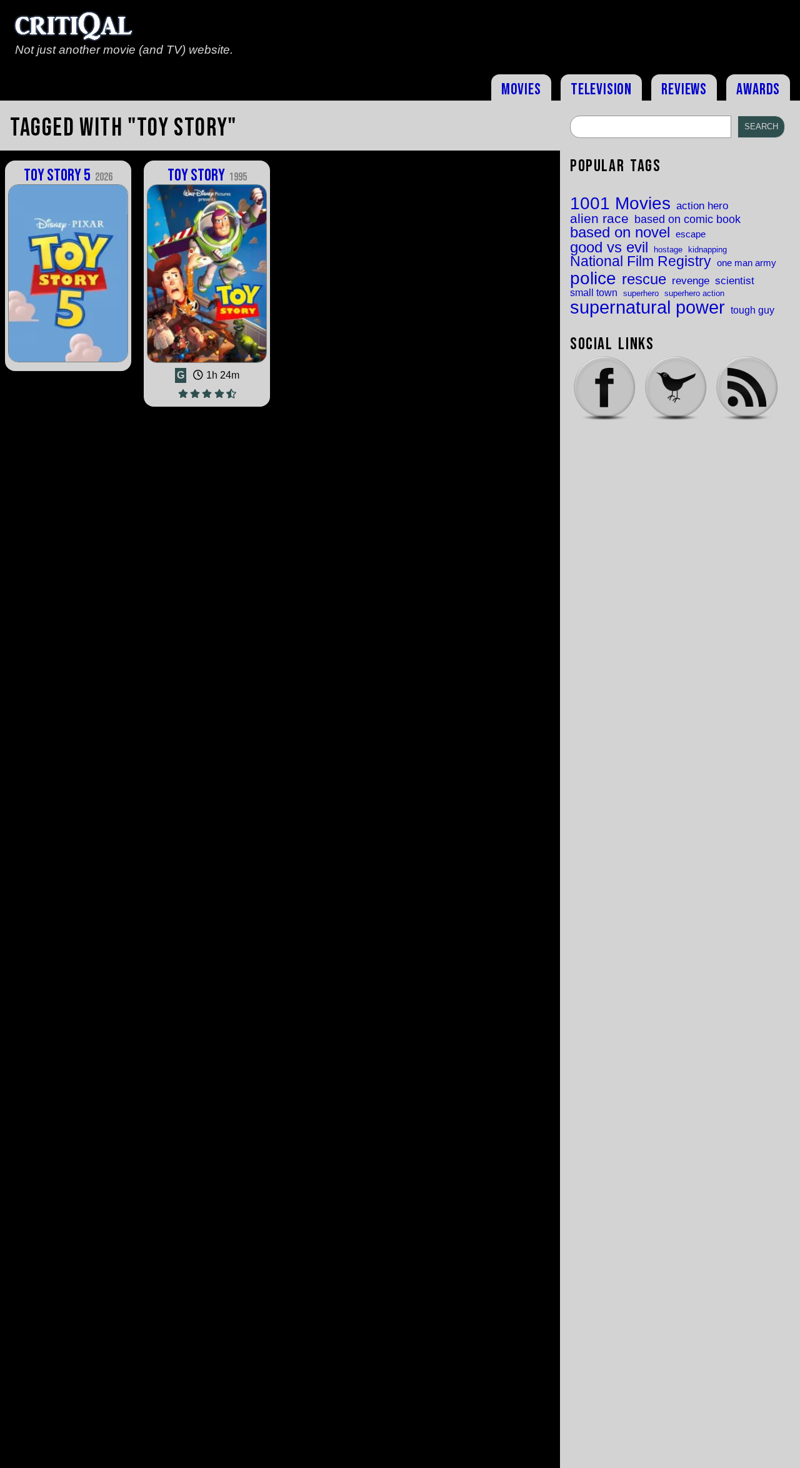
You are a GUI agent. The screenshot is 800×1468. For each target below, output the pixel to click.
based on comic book (687, 220)
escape (691, 234)
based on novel (620, 233)
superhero (641, 293)
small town (594, 292)
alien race (599, 219)
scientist (734, 280)
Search (761, 126)
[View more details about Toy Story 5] (68, 361)
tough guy (752, 310)
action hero (702, 206)
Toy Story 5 (68, 176)
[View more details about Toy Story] (207, 362)
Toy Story (207, 176)
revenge (690, 280)
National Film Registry (640, 262)
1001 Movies (620, 203)
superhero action (694, 293)
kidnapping (707, 249)
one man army (746, 263)
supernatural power (647, 307)
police (593, 278)
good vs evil (609, 247)
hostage (668, 249)
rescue (644, 279)
